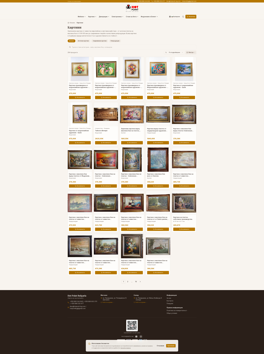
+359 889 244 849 (144, 1)
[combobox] (174, 52)
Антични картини (83, 41)
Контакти (170, 301)
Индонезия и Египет (148, 16)
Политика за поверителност (177, 310)
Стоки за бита (131, 16)
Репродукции (115, 41)
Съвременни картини (100, 41)
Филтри (191, 52)
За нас (169, 298)
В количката (81, 97)
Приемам (170, 346)
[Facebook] (136, 336)
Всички (71, 41)
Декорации (103, 16)
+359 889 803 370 (90, 301)
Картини (91, 16)
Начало (72, 23)
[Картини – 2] (140, 281)
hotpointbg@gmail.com (189, 1)
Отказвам (160, 346)
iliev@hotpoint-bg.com (173, 1)
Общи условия (172, 313)
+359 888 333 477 (159, 1)
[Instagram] (141, 336)
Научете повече (125, 348)
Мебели (81, 16)
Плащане (170, 303)
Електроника (117, 16)
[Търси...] (183, 16)
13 (136, 281)
